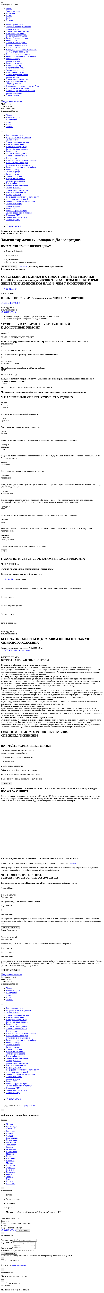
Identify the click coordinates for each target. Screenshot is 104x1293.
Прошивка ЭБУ (13, 215)
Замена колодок (13, 95)
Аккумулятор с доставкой (17, 199)
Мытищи (10, 1163)
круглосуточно (16, 650)
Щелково (10, 1181)
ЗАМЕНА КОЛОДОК (10, 303)
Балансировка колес (14, 24)
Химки (9, 1179)
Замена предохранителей (17, 75)
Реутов (9, 1174)
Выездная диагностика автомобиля (21, 49)
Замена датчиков (13, 77)
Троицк (9, 1177)
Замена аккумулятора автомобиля (20, 91)
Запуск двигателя (13, 84)
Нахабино (10, 1165)
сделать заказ (22, 1230)
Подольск (10, 1170)
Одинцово (10, 1167)
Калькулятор (11, 13)
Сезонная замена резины (16, 43)
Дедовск (9, 1136)
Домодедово (11, 1140)
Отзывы (9, 20)
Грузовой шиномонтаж (16, 81)
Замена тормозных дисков (17, 31)
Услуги (9, 9)
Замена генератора (14, 65)
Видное (9, 1133)
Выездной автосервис (15, 72)
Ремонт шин (11, 40)
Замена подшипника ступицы (19, 213)
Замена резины (12, 29)
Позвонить (22, 266)
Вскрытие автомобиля (15, 68)
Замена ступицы (13, 220)
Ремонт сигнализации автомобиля (21, 56)
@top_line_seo (30, 1105)
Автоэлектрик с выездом (17, 52)
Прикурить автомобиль (16, 33)
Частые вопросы (13, 11)
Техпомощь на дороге (15, 70)
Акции (9, 15)
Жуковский (11, 1142)
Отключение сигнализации (18, 54)
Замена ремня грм (14, 93)
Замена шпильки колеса (16, 217)
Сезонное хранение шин (16, 45)
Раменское (10, 1172)
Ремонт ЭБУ (11, 208)
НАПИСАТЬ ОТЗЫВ (9, 928)
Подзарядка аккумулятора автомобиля (22, 86)
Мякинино (10, 1154)
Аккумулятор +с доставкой (17, 88)
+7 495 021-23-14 (13, 226)
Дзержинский (12, 1138)
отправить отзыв (8, 1253)
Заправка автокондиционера (18, 27)
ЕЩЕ (4, 551)
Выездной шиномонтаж (11, 102)
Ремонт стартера (13, 59)
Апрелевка (10, 1129)
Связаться (73, 863)
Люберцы (10, 1161)
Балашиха (10, 1131)
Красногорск (11, 1151)
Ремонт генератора (14, 63)
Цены (8, 18)
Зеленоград (11, 1145)
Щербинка (10, 1183)
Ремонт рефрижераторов (16, 210)
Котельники (11, 1149)
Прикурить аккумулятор (16, 36)
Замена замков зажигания (17, 79)
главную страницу (20, 1265)
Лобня (9, 1156)
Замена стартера (13, 61)
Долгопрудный (12, 1126)
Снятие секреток (13, 47)
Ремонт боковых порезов (17, 38)
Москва (9, 1124)
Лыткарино (11, 1158)
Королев (9, 1147)
